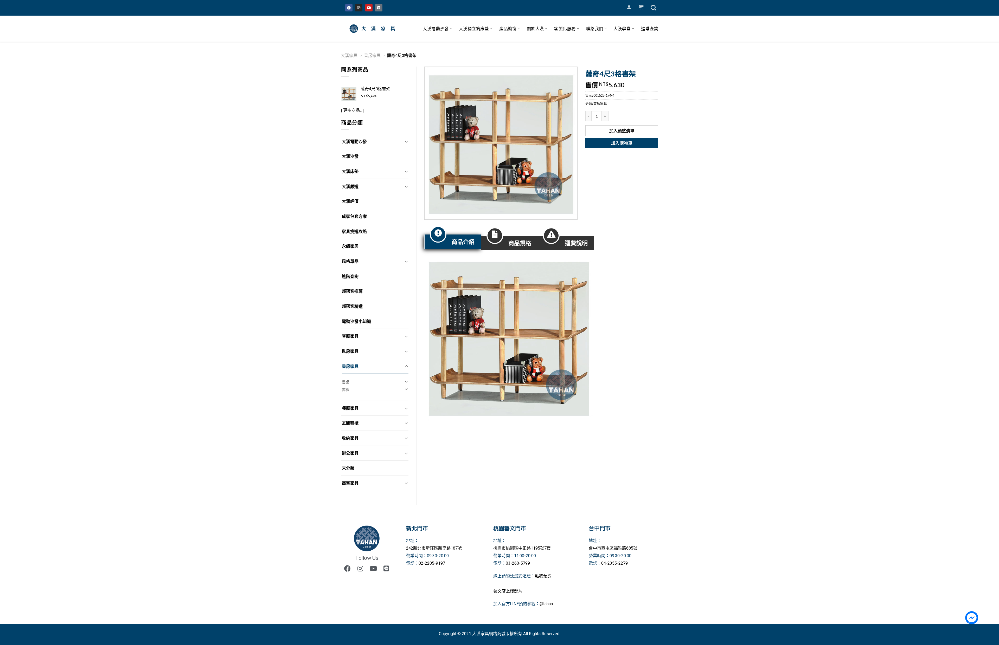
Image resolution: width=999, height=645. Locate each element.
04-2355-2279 (614, 563)
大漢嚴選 (350, 186)
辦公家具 (350, 453)
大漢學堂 (622, 28)
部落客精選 (352, 306)
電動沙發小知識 (356, 321)
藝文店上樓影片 (507, 591)
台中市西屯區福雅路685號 (613, 548)
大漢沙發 (350, 156)
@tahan (546, 603)
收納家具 (350, 437)
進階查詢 (649, 28)
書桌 (345, 382)
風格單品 (350, 261)
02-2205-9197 (432, 563)
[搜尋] (653, 7)
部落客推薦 (352, 291)
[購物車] (641, 7)
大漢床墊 (350, 171)
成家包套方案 (354, 216)
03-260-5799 (518, 563)
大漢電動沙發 (436, 28)
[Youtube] (369, 7)
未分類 (348, 467)
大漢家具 (349, 55)
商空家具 (350, 482)
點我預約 (543, 576)
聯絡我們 (594, 28)
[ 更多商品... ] (352, 110)
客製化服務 (565, 28)
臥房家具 (350, 351)
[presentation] (453, 241)
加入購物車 (621, 143)
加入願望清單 (621, 130)
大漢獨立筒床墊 (474, 28)
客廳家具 (350, 336)
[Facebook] (349, 7)
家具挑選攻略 (354, 231)
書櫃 (345, 389)
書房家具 (372, 55)
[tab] (452, 241)
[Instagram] (358, 7)
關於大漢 (535, 28)
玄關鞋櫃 (350, 422)
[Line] (378, 7)
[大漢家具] (373, 28)
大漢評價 (350, 201)
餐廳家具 (350, 408)
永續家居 (350, 246)
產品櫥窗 (507, 28)
